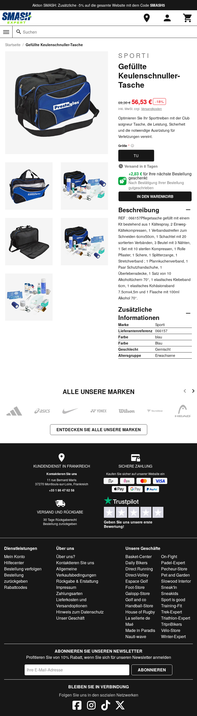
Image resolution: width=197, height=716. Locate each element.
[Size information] (132, 145)
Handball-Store (139, 606)
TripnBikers (171, 624)
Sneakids (169, 593)
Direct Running (139, 569)
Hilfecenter (14, 563)
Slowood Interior (176, 581)
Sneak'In (169, 587)
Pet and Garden (175, 575)
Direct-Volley (137, 575)
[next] (193, 391)
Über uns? (65, 556)
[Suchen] (19, 32)
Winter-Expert (173, 636)
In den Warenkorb (155, 196)
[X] (120, 706)
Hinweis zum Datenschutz (80, 612)
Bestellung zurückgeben (60, 523)
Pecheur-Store (174, 569)
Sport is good (173, 599)
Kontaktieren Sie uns (61, 474)
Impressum (66, 587)
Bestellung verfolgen (23, 569)
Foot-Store (135, 587)
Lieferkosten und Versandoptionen (71, 603)
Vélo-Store (170, 630)
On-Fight (169, 556)
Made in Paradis (140, 630)
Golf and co (135, 599)
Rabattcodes (15, 587)
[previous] (185, 391)
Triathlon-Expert (175, 618)
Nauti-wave (135, 636)
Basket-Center (138, 556)
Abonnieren (152, 670)
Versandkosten (151, 108)
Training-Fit (171, 606)
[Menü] (6, 32)
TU (136, 155)
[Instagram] (91, 706)
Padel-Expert (173, 563)
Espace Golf (136, 581)
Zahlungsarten (69, 593)
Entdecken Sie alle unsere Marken (98, 429)
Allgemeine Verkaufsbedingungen (76, 572)
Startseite (13, 44)
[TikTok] (106, 706)
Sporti (134, 55)
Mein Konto (14, 556)
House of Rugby (140, 612)
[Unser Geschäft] (147, 18)
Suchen (30, 32)
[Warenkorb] (188, 18)
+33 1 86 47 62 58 (61, 490)
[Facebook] (77, 706)
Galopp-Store (137, 593)
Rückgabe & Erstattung (77, 581)
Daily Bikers (136, 563)
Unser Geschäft (70, 618)
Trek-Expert (171, 612)
